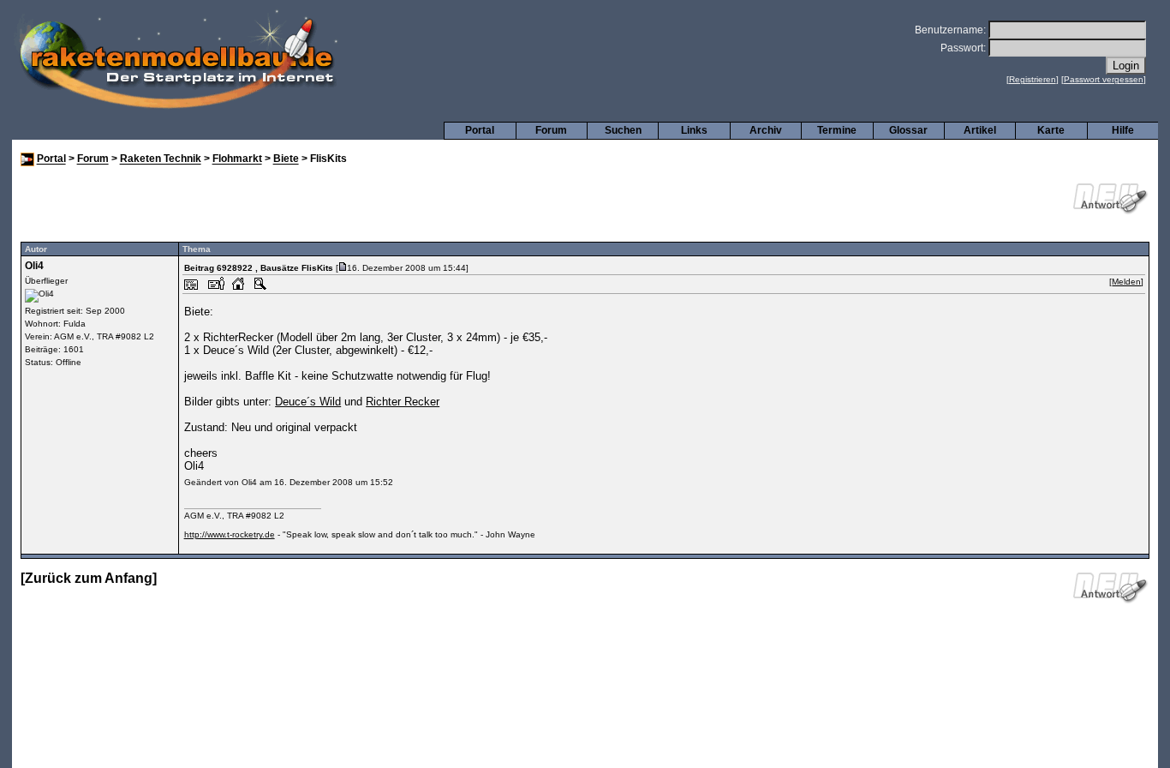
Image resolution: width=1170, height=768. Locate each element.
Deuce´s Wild (308, 401)
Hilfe (1123, 130)
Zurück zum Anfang (88, 578)
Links (694, 130)
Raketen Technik (160, 159)
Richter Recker (402, 401)
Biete (286, 159)
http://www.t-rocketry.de (229, 534)
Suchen (623, 130)
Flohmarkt (237, 159)
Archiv (765, 130)
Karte (1051, 130)
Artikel (980, 130)
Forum (551, 130)
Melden (1126, 281)
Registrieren (1032, 79)
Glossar (908, 130)
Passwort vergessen (1103, 79)
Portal (479, 130)
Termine (837, 130)
